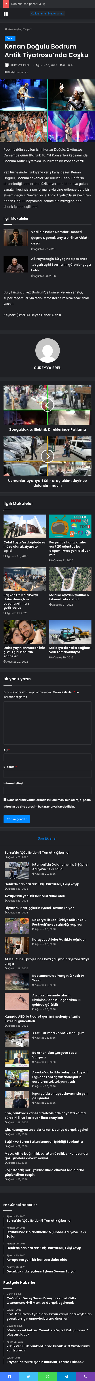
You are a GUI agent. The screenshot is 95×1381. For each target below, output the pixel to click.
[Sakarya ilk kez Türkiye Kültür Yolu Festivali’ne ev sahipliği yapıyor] (17, 926)
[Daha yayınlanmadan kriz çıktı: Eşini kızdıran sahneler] (25, 632)
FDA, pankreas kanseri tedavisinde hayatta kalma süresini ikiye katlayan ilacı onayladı (45, 1115)
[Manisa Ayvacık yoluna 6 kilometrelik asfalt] (70, 579)
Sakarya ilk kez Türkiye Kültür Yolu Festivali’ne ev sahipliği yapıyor (59, 922)
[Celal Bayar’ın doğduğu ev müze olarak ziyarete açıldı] (25, 526)
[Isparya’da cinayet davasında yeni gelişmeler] (17, 1099)
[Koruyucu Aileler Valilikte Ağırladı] (17, 945)
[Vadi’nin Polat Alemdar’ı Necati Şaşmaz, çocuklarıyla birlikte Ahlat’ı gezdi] (16, 237)
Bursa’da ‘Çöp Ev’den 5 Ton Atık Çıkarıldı (37, 852)
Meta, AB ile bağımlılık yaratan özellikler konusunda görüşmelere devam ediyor (46, 1155)
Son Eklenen (47, 838)
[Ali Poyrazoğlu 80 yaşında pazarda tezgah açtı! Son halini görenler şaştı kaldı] (16, 264)
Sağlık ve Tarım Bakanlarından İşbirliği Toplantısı (44, 1141)
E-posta (10, 766)
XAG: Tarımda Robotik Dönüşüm (58, 1033)
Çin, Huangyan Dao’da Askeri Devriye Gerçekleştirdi (46, 1129)
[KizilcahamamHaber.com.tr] (47, 13)
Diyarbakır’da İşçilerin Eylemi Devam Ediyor (39, 908)
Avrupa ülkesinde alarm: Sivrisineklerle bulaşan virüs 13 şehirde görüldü (56, 1000)
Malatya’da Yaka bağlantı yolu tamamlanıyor (70, 650)
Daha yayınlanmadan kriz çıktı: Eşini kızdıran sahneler (24, 652)
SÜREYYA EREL (20, 65)
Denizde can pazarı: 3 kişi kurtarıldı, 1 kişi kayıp (43, 4)
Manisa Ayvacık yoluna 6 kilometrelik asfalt (69, 597)
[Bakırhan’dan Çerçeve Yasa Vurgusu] (17, 1058)
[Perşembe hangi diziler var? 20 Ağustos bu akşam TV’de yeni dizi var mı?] (70, 526)
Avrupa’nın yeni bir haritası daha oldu (35, 896)
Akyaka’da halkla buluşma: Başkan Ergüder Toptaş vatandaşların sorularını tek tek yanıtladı (60, 1077)
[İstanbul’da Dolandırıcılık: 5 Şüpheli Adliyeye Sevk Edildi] (17, 870)
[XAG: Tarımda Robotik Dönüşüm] (17, 1039)
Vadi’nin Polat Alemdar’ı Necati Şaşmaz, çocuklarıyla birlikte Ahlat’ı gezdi (60, 238)
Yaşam (27, 29)
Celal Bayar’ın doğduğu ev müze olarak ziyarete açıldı (25, 546)
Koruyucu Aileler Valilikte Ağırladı (59, 939)
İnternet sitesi (13, 783)
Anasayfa (14, 29)
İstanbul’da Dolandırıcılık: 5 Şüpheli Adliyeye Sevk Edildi (60, 866)
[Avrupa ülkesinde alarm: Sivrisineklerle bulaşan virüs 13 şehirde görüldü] (17, 1001)
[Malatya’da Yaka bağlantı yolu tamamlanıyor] (70, 632)
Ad (7, 750)
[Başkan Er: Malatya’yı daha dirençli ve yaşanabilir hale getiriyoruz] (25, 579)
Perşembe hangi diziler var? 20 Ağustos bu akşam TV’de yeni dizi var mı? (69, 548)
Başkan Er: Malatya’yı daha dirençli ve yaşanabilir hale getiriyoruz (21, 601)
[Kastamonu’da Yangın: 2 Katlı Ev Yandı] (17, 981)
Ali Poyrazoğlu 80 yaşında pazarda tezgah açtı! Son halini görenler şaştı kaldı (61, 264)
